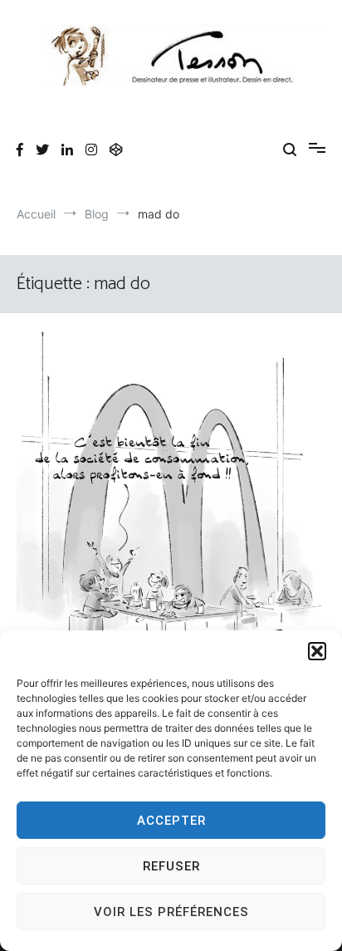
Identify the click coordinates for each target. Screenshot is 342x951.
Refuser (171, 866)
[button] (317, 651)
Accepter (171, 820)
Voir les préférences (171, 911)
